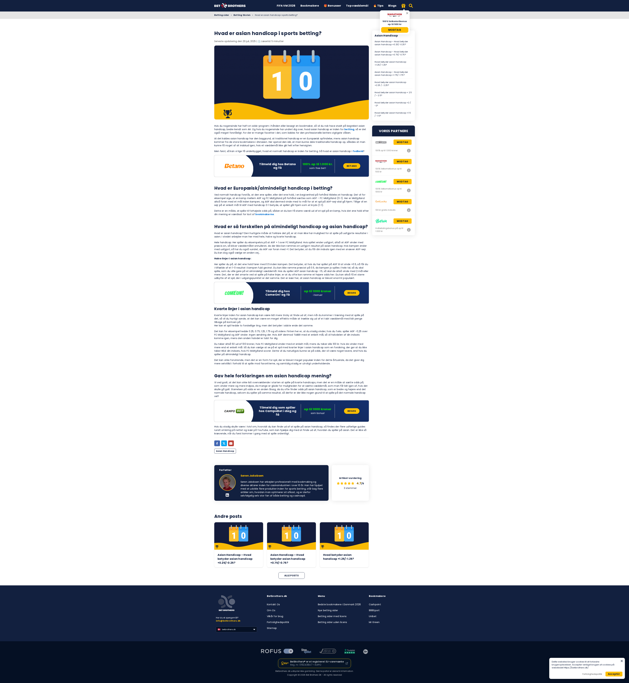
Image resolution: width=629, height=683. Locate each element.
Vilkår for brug (275, 616)
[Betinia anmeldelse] (409, 229)
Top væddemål (357, 6)
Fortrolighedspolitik (278, 622)
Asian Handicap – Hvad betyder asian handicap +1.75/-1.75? (391, 73)
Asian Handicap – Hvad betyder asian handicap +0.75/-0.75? (391, 53)
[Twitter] (224, 443)
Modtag (394, 30)
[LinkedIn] (227, 495)
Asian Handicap (225, 451)
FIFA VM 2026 (286, 6)
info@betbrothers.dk (228, 620)
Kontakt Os (273, 604)
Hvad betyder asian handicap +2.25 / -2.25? (390, 84)
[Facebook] (217, 443)
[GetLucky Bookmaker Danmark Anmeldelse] (409, 210)
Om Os (271, 610)
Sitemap (272, 628)
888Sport (374, 610)
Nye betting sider (328, 610)
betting (349, 129)
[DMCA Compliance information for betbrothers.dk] (328, 651)
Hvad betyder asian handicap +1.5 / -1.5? (393, 114)
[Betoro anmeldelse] (409, 150)
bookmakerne (264, 214)
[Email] (231, 443)
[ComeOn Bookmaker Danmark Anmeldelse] (409, 190)
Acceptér (614, 674)
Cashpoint (375, 604)
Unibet (373, 616)
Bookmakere (309, 6)
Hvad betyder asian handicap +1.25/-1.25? (390, 63)
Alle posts (291, 575)
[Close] (622, 661)
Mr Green (374, 622)
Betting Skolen (242, 15)
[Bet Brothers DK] (232, 5)
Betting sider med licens (332, 616)
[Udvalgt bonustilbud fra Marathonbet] (403, 6)
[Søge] (411, 6)
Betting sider (221, 15)
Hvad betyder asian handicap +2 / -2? (393, 104)
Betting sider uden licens (332, 622)
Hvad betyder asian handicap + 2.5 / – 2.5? (393, 94)
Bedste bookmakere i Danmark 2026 (339, 604)
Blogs (392, 6)
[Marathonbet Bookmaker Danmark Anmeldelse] (409, 170)
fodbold (358, 151)
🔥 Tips (378, 6)
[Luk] (407, 13)
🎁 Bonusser (332, 6)
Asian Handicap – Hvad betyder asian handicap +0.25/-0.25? (391, 43)
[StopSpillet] (306, 651)
